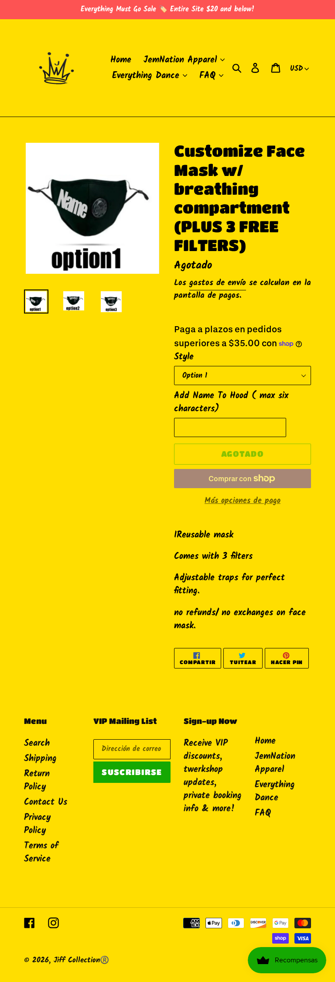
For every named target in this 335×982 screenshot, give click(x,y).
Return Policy (37, 780)
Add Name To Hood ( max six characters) (231, 402)
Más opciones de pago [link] (242, 501)
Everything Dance (275, 791)
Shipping (40, 759)
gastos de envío (217, 282)
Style (184, 357)
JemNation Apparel (275, 763)
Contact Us (45, 803)
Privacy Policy (37, 824)
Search (37, 744)
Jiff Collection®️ (81, 960)
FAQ (263, 813)
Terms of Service (41, 852)
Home (265, 741)
